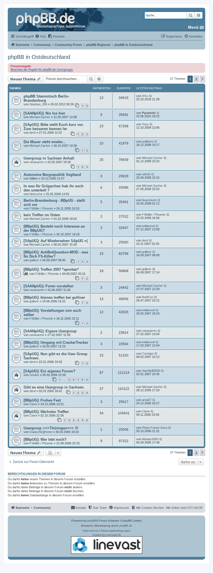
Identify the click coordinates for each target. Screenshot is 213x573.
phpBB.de (125, 525)
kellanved (148, 226)
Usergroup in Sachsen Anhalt (49, 158)
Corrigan (148, 353)
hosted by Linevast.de (106, 534)
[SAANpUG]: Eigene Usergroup (50, 331)
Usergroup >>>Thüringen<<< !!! (51, 428)
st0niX (146, 174)
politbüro (147, 141)
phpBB (91, 520)
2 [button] (196, 78)
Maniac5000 (150, 439)
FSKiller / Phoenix (41, 208)
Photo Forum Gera (154, 427)
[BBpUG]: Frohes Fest (42, 400)
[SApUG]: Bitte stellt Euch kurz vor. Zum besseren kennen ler (54, 127)
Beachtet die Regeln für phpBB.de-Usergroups (42, 69)
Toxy (145, 124)
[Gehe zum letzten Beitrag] (151, 96)
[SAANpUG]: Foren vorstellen (48, 286)
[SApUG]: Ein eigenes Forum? (49, 371)
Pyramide (149, 112)
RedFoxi (147, 297)
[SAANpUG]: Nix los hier (44, 113)
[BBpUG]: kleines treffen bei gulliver (54, 297)
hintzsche (35, 194)
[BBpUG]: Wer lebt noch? (45, 439)
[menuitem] (40, 36)
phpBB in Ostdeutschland (39, 57)
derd (32, 132)
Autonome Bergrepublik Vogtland (52, 175)
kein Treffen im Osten (42, 215)
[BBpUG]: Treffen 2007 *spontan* (51, 269)
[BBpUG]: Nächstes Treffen (46, 412)
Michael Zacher (39, 117)
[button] (202, 79)
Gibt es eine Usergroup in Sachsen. (54, 387)
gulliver (34, 260)
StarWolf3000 (151, 370)
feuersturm (149, 200)
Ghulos (34, 375)
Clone (33, 404)
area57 (146, 400)
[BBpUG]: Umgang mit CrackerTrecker (56, 342)
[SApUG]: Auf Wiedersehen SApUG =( (56, 241)
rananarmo (36, 162)
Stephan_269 (38, 104)
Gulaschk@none (40, 432)
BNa (145, 96)
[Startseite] (51, 19)
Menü (193, 27)
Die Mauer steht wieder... (45, 142)
